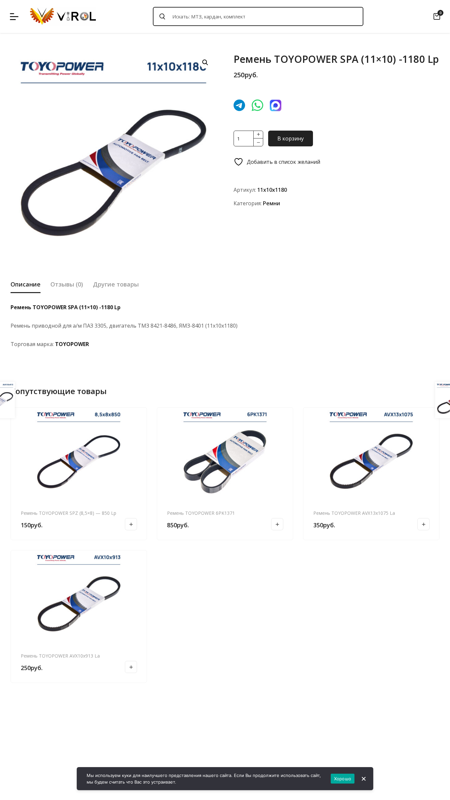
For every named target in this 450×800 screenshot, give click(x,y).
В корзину (290, 138)
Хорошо (343, 778)
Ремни (271, 203)
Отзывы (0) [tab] (66, 284)
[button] (205, 62)
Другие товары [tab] (116, 284)
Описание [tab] (26, 284)
